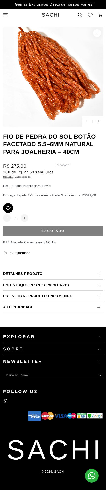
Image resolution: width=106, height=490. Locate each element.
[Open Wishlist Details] (90, 15)
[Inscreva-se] (100, 375)
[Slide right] (97, 121)
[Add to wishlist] (8, 208)
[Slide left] (87, 121)
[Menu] (5, 15)
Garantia (8, 177)
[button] (79, 15)
